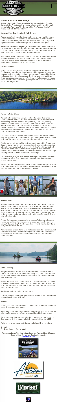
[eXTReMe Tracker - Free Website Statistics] (28, 399)
